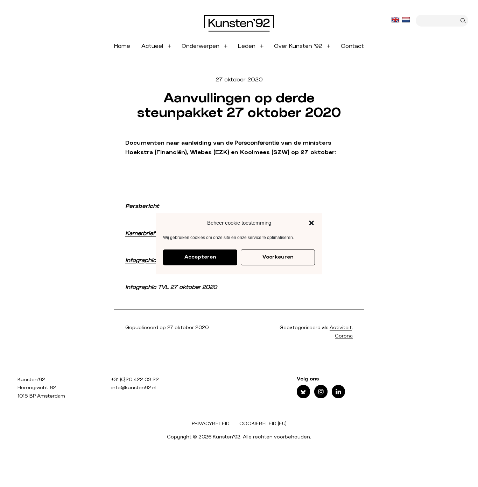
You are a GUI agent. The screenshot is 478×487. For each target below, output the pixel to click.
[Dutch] (407, 19)
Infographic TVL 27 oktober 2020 (171, 287)
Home (122, 46)
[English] (396, 19)
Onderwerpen (200, 46)
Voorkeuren (277, 257)
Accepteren (200, 257)
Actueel (152, 46)
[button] (311, 222)
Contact (352, 46)
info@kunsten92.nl (133, 387)
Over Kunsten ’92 (298, 46)
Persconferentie (257, 143)
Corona (344, 336)
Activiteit (341, 327)
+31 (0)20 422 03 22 (135, 379)
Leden (246, 46)
